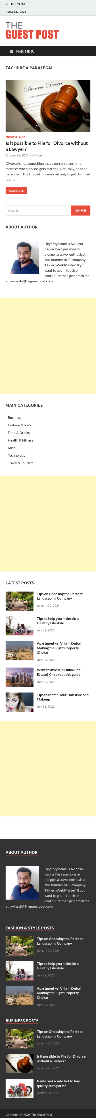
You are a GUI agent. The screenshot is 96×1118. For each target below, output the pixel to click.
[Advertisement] (48, 346)
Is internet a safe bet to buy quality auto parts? (58, 1083)
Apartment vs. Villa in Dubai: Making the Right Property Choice (59, 648)
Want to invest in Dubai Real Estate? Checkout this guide (59, 672)
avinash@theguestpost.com (31, 281)
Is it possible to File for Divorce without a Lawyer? (61, 1058)
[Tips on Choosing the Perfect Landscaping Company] (19, 594)
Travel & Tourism (20, 463)
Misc (22, 137)
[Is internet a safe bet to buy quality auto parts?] (19, 1081)
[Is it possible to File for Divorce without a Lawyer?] (48, 106)
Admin (40, 155)
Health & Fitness (20, 440)
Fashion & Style (19, 425)
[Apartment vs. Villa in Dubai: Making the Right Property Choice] (19, 643)
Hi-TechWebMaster (60, 265)
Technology (16, 455)
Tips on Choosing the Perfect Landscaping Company (60, 596)
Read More (15, 189)
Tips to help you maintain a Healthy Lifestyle (58, 620)
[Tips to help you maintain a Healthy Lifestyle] (19, 619)
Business (11, 137)
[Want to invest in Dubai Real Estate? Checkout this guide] (19, 670)
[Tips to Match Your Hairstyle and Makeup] (19, 695)
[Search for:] (48, 211)
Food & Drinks (19, 432)
